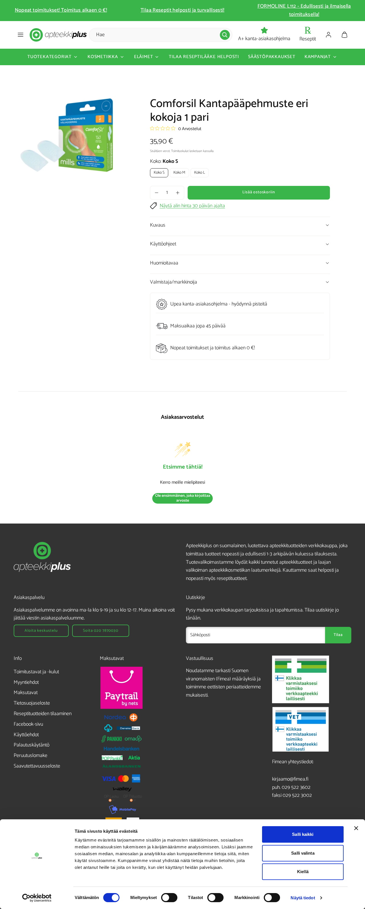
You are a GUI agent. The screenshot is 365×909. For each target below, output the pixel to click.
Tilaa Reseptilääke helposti (204, 57)
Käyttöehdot (26, 735)
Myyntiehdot (26, 682)
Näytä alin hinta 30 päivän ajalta (192, 206)
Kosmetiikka (103, 57)
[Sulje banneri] (356, 828)
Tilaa (338, 635)
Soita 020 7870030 (100, 630)
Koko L (199, 172)
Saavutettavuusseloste (37, 766)
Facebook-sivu (28, 724)
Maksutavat (26, 692)
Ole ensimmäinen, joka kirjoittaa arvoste (182, 498)
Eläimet (143, 57)
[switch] (169, 897)
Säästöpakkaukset (271, 57)
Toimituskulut (179, 151)
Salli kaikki (302, 834)
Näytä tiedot (303, 897)
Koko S (159, 172)
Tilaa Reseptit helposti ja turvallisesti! (182, 10)
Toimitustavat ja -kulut (36, 672)
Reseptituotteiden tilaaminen (43, 713)
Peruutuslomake (30, 755)
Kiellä (303, 871)
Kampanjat (318, 57)
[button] (20, 35)
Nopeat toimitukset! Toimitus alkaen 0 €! (61, 10)
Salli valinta (302, 853)
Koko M (179, 172)
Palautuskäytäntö (31, 745)
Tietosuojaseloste (32, 703)
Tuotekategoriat (49, 57)
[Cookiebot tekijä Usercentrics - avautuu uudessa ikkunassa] (37, 898)
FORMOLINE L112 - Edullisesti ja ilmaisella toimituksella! (304, 10)
